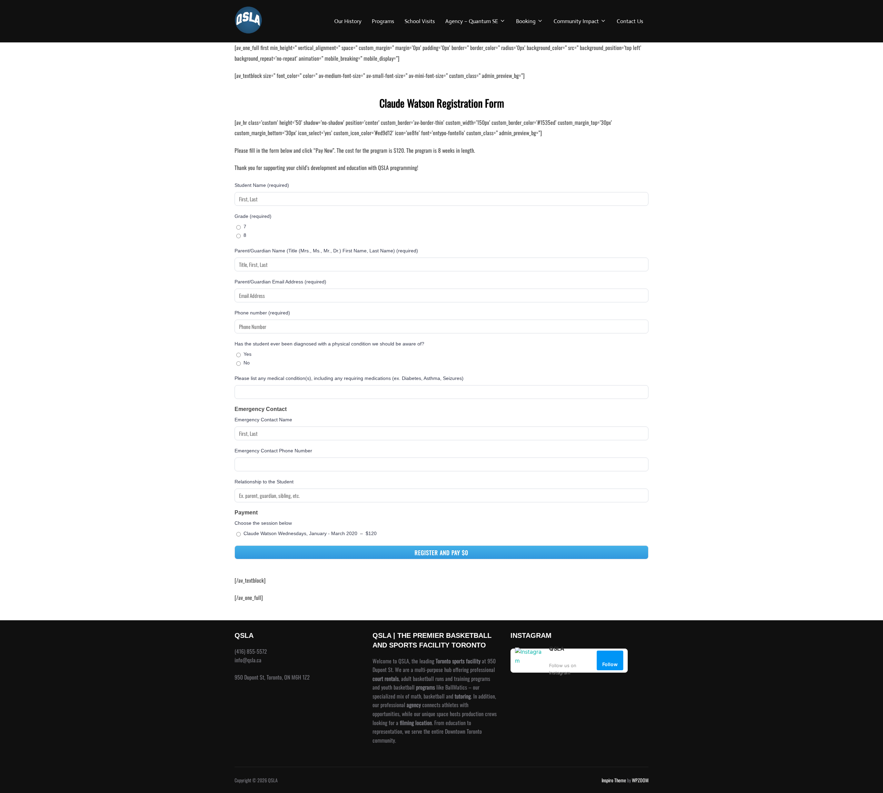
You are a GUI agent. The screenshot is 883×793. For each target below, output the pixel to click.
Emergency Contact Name (263, 419)
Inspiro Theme (614, 780)
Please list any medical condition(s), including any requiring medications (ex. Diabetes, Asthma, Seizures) (349, 378)
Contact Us (630, 21)
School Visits (420, 21)
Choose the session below (263, 523)
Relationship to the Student (264, 481)
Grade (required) (253, 216)
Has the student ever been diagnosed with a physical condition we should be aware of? (329, 344)
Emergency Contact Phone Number (273, 450)
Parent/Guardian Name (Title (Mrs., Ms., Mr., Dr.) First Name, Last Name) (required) (326, 250)
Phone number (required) (262, 312)
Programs (383, 21)
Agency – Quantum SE (471, 21)
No (247, 362)
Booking (526, 21)
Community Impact (576, 21)
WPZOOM (640, 780)
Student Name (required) (262, 185)
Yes (247, 354)
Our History (347, 21)
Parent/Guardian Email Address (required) (280, 281)
